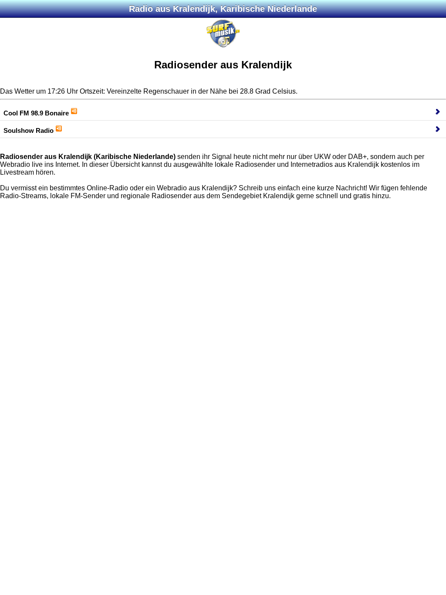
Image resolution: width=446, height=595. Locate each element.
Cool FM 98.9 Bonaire (36, 113)
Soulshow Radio (28, 130)
